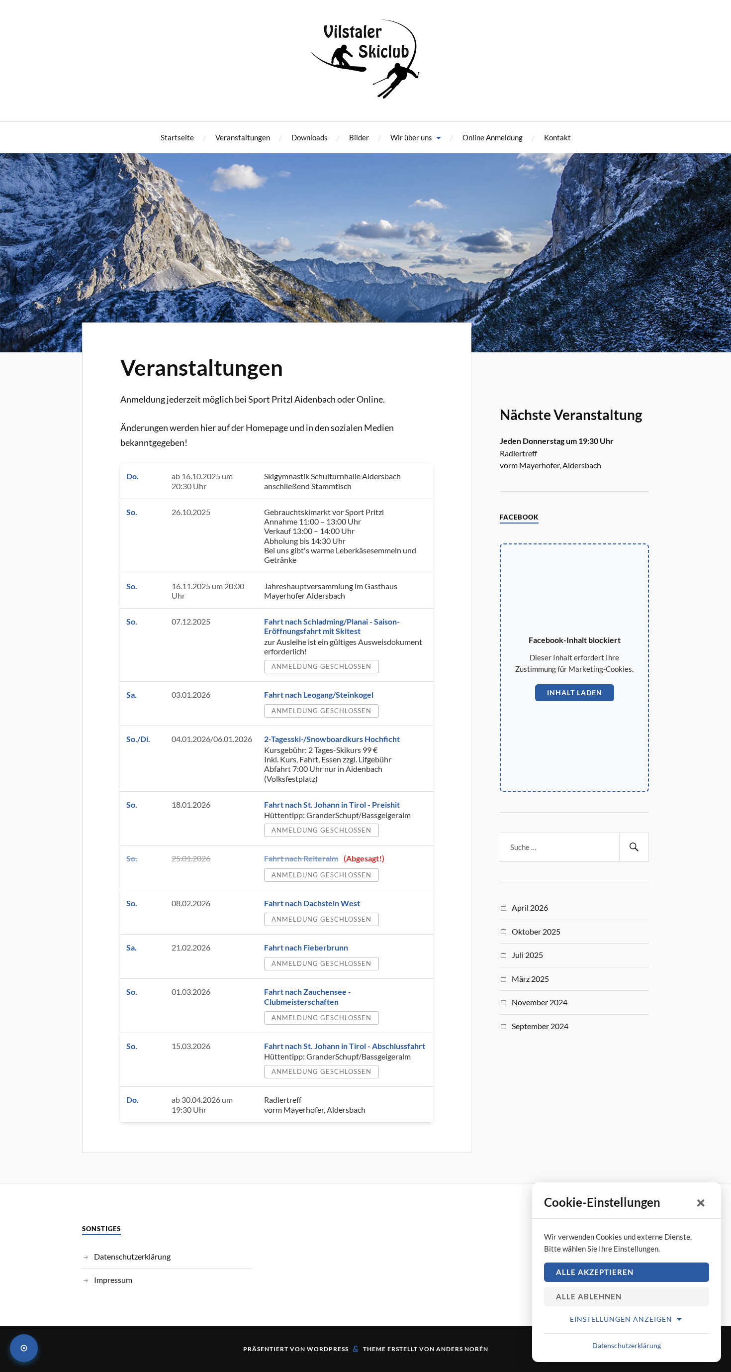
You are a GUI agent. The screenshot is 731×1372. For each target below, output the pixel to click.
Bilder (359, 137)
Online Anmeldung (492, 137)
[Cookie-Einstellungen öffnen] (24, 1348)
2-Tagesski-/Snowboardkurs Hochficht (332, 738)
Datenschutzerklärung (132, 1256)
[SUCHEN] (634, 847)
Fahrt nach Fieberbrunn (306, 947)
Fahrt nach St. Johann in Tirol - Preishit (332, 804)
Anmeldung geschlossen (321, 666)
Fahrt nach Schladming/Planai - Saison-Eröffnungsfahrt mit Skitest (332, 626)
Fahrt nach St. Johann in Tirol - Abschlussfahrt (344, 1046)
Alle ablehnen (589, 1296)
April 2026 (530, 907)
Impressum (113, 1279)
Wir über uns (411, 137)
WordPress (328, 1349)
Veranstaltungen (242, 137)
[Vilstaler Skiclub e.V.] (365, 92)
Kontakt (557, 137)
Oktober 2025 (536, 931)
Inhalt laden (574, 692)
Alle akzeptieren (595, 1271)
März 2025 (530, 978)
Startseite (177, 137)
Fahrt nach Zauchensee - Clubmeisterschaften (307, 996)
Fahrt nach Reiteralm (301, 858)
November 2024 (539, 1002)
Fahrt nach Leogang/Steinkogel (318, 694)
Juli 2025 (527, 954)
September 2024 (540, 1026)
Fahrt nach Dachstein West (312, 903)
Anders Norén (462, 1349)
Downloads (309, 137)
